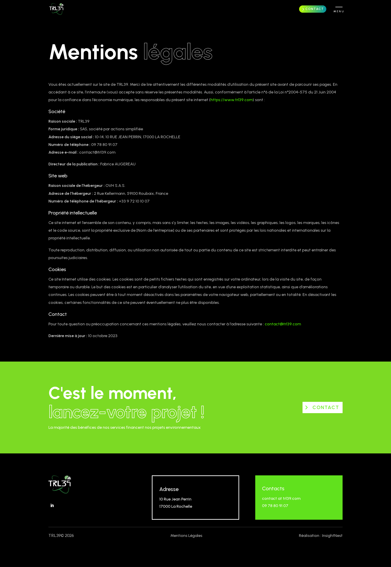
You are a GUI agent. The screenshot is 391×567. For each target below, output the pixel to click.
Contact (314, 9)
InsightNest (332, 535)
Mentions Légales (186, 535)
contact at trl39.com (281, 498)
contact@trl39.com (283, 324)
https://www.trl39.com (231, 99)
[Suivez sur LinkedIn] (52, 505)
